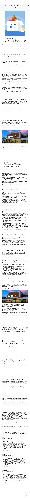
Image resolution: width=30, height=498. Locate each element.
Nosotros (27, 494)
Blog (5, 5)
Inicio (2, 5)
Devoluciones (10, 5)
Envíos (15, 5)
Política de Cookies (26, 495)
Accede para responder (6, 450)
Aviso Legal (26, 492)
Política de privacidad (26, 496)
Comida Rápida (15, 7)
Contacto (27, 493)
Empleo (23, 5)
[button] (15, 10)
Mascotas (27, 5)
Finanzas (18, 5)
